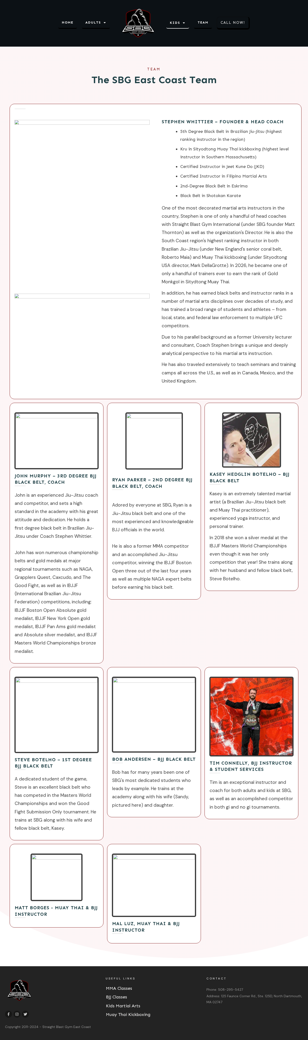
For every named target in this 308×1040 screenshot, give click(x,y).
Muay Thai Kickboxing (128, 1014)
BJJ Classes (116, 997)
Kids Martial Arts (123, 1006)
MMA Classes (119, 988)
